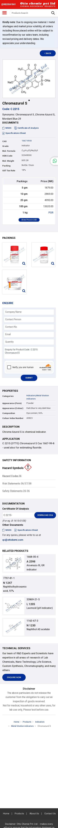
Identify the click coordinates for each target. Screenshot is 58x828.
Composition (8, 413)
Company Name (13, 311)
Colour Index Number (13, 418)
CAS (4, 141)
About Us (34, 813)
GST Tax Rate (8, 170)
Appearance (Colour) (12, 408)
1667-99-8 (27, 141)
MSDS (8, 128)
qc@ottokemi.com (12, 539)
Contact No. (11, 326)
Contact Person (13, 319)
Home (16, 722)
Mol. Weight (8, 161)
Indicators (31, 395)
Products (27, 722)
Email (8, 334)
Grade (5, 146)
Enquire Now (14, 677)
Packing (6, 166)
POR (50, 212)
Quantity (9, 341)
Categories (8, 396)
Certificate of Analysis (28, 128)
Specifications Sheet (15, 133)
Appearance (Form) (12, 403)
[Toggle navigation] (4, 12)
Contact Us (50, 813)
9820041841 (9, 4)
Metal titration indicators (22, 726)
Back (48, 53)
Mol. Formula (8, 151)
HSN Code (7, 156)
